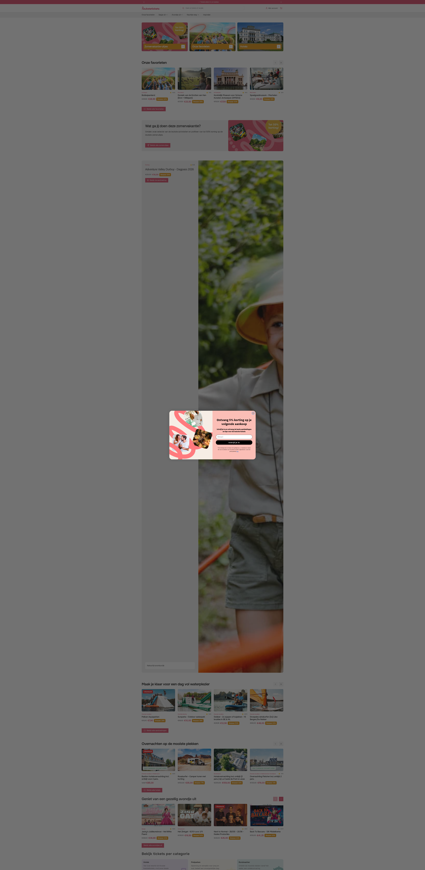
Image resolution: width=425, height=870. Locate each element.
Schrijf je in (234, 442)
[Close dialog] (253, 413)
